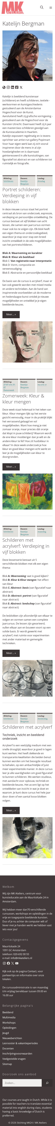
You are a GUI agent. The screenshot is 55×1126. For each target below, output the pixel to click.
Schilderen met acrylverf (27, 727)
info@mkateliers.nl (21, 958)
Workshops (9, 1022)
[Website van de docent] (4, 87)
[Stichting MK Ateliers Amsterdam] (13, 7)
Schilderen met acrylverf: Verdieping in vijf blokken (25, 546)
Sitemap (7, 1064)
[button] (41, 8)
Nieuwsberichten (12, 1038)
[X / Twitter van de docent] (21, 87)
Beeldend (7, 1012)
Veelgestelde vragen (14, 1058)
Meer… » (11, 314)
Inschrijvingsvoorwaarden (17, 1053)
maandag (42, 531)
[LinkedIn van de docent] (12, 87)
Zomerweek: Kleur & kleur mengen (23, 399)
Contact (32, 971)
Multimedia (8, 1017)
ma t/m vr (42, 384)
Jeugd (5, 1033)
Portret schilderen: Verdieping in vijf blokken (21, 195)
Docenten (8, 1048)
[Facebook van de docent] (16, 87)
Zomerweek (9, 390)
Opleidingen (9, 1027)
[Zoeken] (47, 1083)
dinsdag (41, 181)
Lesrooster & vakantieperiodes (20, 1043)
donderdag (43, 718)
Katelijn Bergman (24, 182)
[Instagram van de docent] (8, 87)
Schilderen (8, 181)
